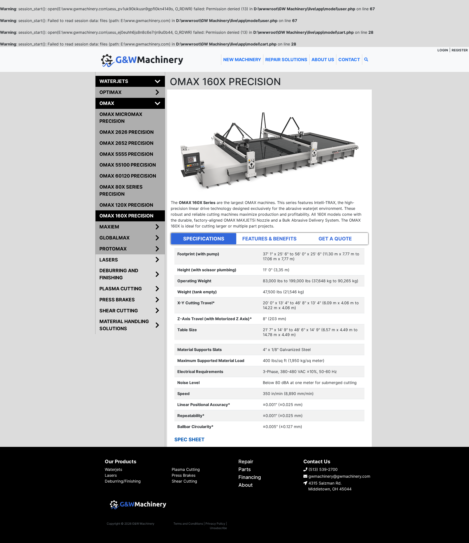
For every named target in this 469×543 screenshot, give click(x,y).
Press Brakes (183, 475)
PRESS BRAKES (117, 300)
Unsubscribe (218, 528)
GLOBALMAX (114, 238)
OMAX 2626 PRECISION (126, 132)
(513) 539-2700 (322, 469)
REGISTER (460, 50)
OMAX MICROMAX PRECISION (120, 117)
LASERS (108, 260)
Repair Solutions (286, 59)
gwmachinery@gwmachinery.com (338, 476)
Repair (245, 461)
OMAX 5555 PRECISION (126, 154)
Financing (249, 477)
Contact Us (316, 461)
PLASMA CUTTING (120, 289)
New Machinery (242, 59)
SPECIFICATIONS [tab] (203, 239)
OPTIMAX (110, 92)
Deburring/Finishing (123, 481)
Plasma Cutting (186, 469)
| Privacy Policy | (215, 523)
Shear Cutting (184, 481)
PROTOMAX (113, 249)
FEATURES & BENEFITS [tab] (269, 239)
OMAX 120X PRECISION (126, 205)
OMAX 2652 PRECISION (126, 143)
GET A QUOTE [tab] (335, 239)
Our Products (120, 461)
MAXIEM (109, 227)
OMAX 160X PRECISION (126, 216)
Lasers (111, 475)
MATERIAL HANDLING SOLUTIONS (124, 324)
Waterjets (113, 469)
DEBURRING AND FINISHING (118, 274)
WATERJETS (113, 81)
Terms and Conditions (188, 523)
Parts (244, 469)
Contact (349, 59)
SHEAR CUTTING (118, 311)
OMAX (106, 103)
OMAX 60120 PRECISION (127, 176)
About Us (322, 59)
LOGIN (442, 50)
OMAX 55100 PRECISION (127, 165)
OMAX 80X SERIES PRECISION (121, 190)
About (245, 485)
